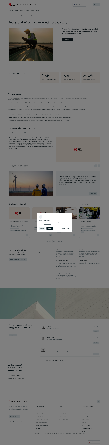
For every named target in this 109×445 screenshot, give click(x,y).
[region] (54, 222)
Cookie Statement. (47, 224)
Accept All (50, 228)
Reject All (42, 228)
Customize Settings (65, 228)
